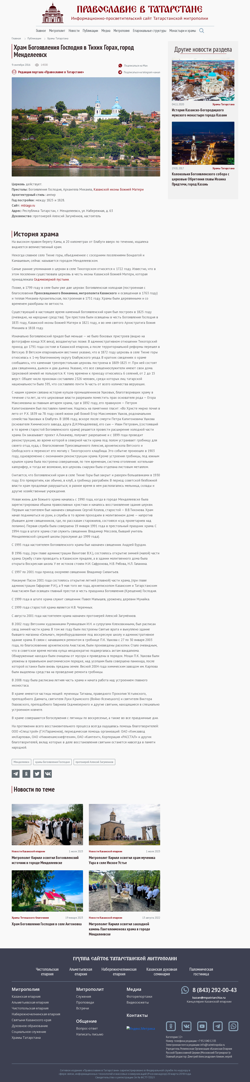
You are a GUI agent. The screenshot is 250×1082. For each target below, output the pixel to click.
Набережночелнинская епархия (119, 971)
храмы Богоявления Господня (52, 762)
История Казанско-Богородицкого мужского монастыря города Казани (199, 112)
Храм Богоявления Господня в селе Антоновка (47, 923)
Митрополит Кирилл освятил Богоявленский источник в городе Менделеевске (45, 860)
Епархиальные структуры (149, 30)
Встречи (82, 1008)
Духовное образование (30, 1026)
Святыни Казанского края (31, 1020)
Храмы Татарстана (57, 38)
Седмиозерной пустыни (51, 279)
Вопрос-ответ (87, 1028)
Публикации (90, 30)
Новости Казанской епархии (28, 851)
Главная (16, 38)
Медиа (105, 30)
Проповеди (85, 1002)
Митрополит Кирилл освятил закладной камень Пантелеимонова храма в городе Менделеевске (119, 929)
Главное (41, 30)
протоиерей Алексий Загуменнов (94, 762)
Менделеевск (21, 762)
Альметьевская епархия (80, 971)
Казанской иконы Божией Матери (119, 189)
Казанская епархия (26, 996)
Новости (74, 30)
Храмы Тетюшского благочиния (30, 917)
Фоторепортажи (139, 996)
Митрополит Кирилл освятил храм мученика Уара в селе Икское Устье (122, 860)
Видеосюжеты (138, 1002)
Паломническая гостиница (201, 971)
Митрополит (57, 30)
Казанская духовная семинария (161, 971)
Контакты (137, 1015)
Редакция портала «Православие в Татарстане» (51, 72)
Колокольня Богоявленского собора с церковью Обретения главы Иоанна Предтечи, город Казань (200, 179)
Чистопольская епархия (47, 971)
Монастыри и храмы (182, 30)
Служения (83, 996)
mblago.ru (28, 205)
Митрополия (121, 30)
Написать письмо (89, 1034)
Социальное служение (29, 1032)
